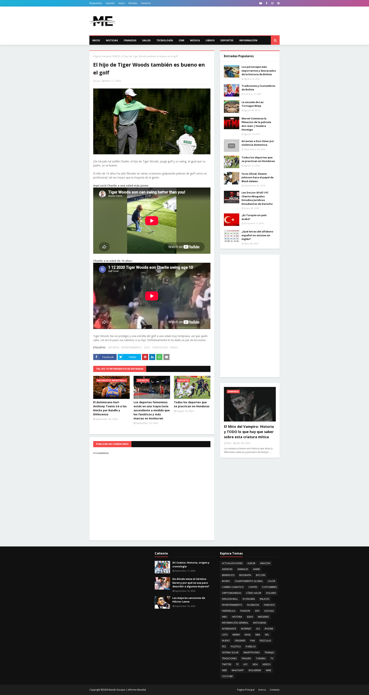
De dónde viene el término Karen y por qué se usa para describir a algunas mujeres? (190, 582)
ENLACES (264, 599)
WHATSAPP (238, 670)
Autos (121, 3)
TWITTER (226, 664)
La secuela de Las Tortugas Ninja (252, 104)
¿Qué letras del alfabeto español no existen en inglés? (257, 235)
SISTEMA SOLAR (230, 652)
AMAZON (265, 563)
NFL (267, 634)
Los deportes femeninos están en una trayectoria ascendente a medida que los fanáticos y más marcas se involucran (152, 410)
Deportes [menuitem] (227, 40)
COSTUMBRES (269, 587)
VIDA (255, 664)
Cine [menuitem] (181, 40)
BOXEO (226, 581)
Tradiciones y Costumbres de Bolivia (258, 87)
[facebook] (266, 3)
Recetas (133, 3)
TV (272, 658)
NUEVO (226, 640)
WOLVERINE (254, 670)
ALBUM (251, 563)
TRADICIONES (229, 658)
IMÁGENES (263, 616)
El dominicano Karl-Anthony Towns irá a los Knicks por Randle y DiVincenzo (110, 408)
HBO (224, 616)
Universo (146, 3)
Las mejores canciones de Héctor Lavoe (188, 599)
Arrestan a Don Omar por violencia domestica (258, 143)
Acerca (262, 689)
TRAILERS (246, 658)
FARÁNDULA (228, 610)
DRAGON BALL (230, 599)
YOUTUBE (227, 676)
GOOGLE (269, 610)
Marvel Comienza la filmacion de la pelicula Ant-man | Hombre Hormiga (256, 124)
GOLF (147, 347)
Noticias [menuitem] (112, 40)
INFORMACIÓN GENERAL (235, 622)
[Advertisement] (210, 21)
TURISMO (261, 658)
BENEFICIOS (228, 575)
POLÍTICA (236, 646)
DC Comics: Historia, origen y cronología (190, 564)
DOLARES (271, 593)
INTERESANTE (229, 628)
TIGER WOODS (160, 347)
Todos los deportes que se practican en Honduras (191, 404)
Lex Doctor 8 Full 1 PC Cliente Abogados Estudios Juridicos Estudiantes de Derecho (257, 198)
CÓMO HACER (253, 593)
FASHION (245, 610)
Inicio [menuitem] (96, 40)
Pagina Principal (245, 689)
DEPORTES (113, 347)
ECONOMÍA (249, 599)
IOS (258, 628)
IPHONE (269, 628)
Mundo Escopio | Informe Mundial (127, 689)
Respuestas (95, 3)
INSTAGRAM (259, 622)
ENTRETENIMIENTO (131, 347)
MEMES (236, 634)
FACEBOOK (253, 605)
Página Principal (102, 56)
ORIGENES (240, 640)
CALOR (271, 581)
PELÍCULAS (265, 640)
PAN (252, 640)
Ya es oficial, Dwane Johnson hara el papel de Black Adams (257, 177)
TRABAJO (269, 652)
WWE (268, 670)
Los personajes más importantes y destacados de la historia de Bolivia (259, 70)
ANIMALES (242, 569)
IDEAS (250, 616)
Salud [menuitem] (146, 40)
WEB (224, 670)
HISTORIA (237, 616)
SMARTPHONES (251, 652)
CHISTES (252, 587)
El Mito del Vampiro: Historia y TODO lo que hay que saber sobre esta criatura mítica (249, 431)
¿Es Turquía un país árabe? (254, 217)
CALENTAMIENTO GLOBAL (249, 581)
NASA (248, 634)
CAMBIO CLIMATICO (233, 587)
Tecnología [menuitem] (164, 40)
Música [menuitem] (195, 40)
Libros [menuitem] (210, 40)
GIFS (257, 610)
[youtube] (260, 3)
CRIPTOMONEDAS (231, 593)
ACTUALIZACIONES (232, 563)
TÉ (237, 664)
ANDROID (227, 569)
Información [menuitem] (248, 40)
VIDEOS (116, 56)
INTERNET (246, 628)
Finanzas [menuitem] (130, 40)
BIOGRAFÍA (245, 575)
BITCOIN (260, 575)
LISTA (225, 634)
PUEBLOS (251, 646)
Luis (98, 81)
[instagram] (272, 3)
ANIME (256, 569)
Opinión (110, 3)
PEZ (224, 646)
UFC (245, 664)
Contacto (275, 689)
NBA (257, 634)
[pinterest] (278, 3)
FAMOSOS (269, 605)
